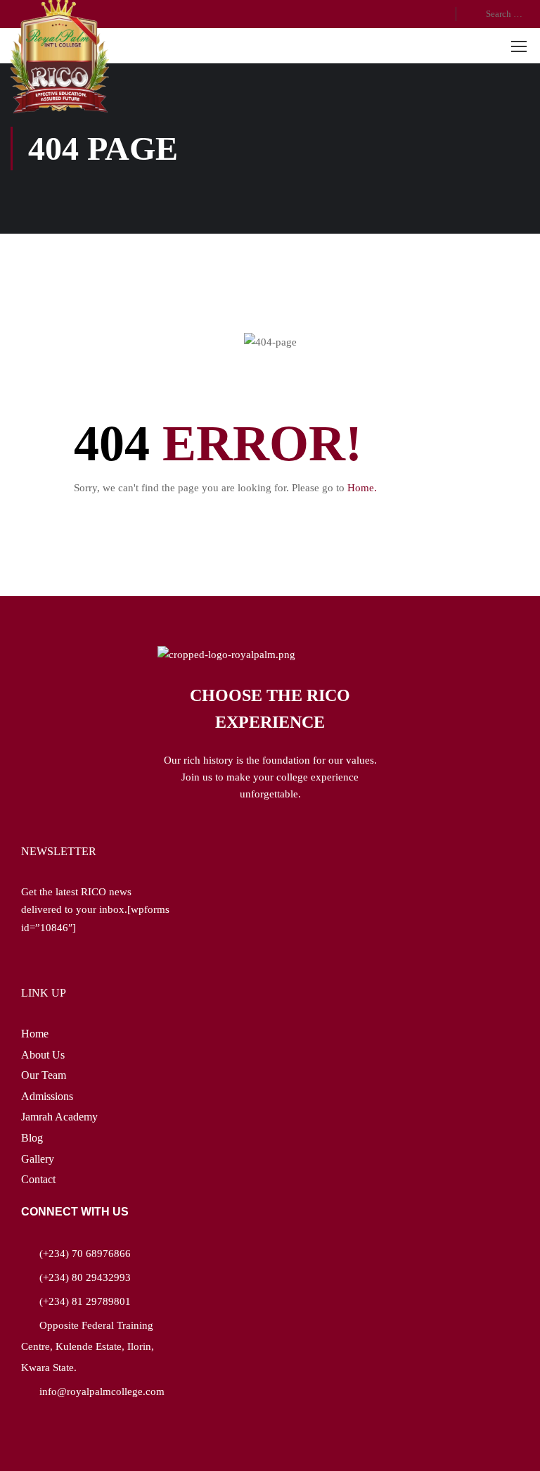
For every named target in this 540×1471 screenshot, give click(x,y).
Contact (38, 1179)
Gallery (37, 1159)
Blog (32, 1138)
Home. (362, 487)
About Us (43, 1055)
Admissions (47, 1096)
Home (35, 1034)
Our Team (43, 1075)
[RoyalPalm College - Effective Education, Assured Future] (60, 56)
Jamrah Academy (59, 1117)
